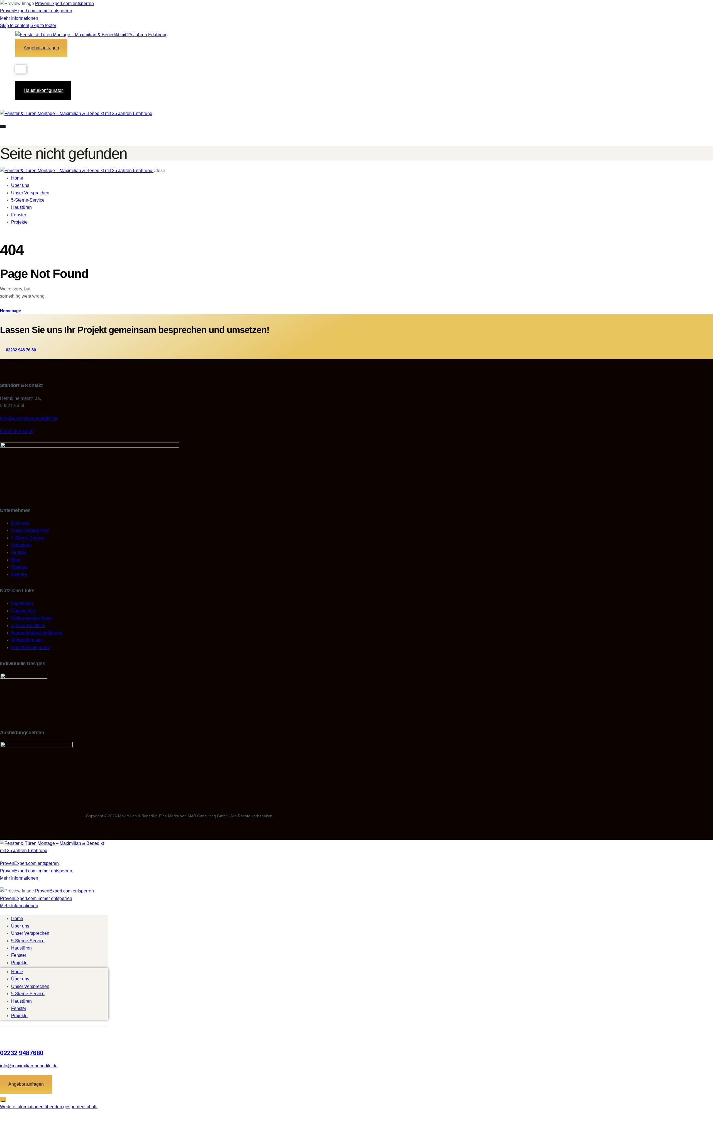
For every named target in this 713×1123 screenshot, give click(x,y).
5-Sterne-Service (28, 940)
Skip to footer (43, 25)
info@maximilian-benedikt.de (29, 418)
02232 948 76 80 (16, 431)
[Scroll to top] (3, 1099)
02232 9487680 (21, 1052)
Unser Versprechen (30, 933)
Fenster (18, 955)
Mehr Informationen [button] (19, 18)
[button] (48, 1106)
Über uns (20, 926)
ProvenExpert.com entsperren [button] (64, 3)
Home (17, 918)
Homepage (10, 310)
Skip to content (14, 25)
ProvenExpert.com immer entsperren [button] (36, 10)
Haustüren (21, 948)
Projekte (19, 962)
